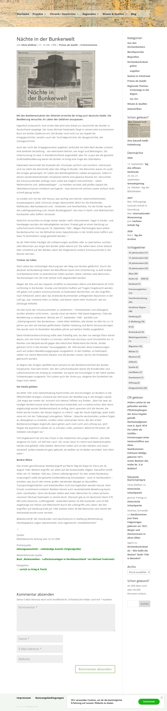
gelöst (133, 65)
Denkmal (134, 284)
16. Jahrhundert (138, 252)
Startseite (23, 14)
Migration (135, 346)
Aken (133, 273)
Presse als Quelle (68, 44)
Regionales (89, 14)
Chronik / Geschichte (63, 14)
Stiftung (134, 382)
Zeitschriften (134, 108)
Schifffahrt (135, 372)
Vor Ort (134, 98)
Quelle (133, 367)
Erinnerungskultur (138, 291)
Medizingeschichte (138, 339)
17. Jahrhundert (138, 258)
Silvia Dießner (29, 44)
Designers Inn (32, 706)
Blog (133, 14)
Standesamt (136, 377)
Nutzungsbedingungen (49, 697)
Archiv (133, 278)
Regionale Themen (137, 86)
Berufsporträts (135, 51)
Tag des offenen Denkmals (137, 167)
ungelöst (135, 70)
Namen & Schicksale (138, 76)
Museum (134, 356)
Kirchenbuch (136, 332)
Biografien (133, 56)
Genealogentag (135, 183)
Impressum (24, 697)
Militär (133, 351)
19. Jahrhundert (138, 268)
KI (131, 326)
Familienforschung (138, 300)
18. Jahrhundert (138, 263)
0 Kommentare (88, 44)
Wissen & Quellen (113, 14)
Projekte (38, 14)
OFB (133, 362)
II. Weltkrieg (136, 321)
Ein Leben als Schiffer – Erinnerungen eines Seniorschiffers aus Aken (138, 437)
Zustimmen (149, 701)
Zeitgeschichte (138, 388)
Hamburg (135, 316)
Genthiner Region (137, 309)
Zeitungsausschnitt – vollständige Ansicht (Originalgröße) (49, 549)
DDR (144, 278)
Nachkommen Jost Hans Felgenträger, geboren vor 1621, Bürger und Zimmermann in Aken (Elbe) (137, 526)
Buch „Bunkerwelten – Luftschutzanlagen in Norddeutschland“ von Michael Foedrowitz (65, 559)
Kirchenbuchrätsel (137, 61)
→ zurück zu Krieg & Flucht (32, 569)
